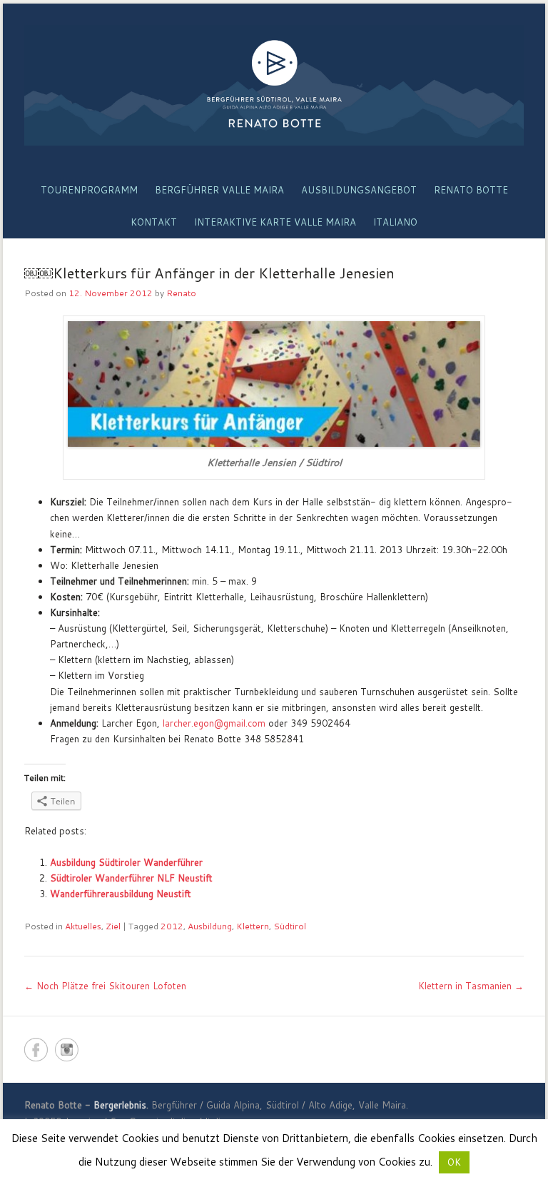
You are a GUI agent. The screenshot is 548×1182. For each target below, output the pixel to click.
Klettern (252, 926)
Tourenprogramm (89, 189)
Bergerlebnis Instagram (66, 1049)
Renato (181, 293)
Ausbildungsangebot (359, 189)
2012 (172, 926)
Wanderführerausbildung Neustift (120, 893)
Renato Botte (471, 189)
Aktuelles (83, 926)
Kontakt (154, 222)
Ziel (113, 926)
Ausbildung (210, 926)
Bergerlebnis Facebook (36, 1049)
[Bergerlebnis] (274, 85)
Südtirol (289, 926)
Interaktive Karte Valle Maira (275, 222)
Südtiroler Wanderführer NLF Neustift (131, 878)
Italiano (395, 222)
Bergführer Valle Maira (219, 189)
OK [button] (454, 1162)
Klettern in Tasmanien (471, 985)
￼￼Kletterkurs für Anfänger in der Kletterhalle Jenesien (209, 273)
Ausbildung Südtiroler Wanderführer (126, 862)
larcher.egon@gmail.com (214, 723)
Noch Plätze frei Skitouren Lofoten (105, 985)
